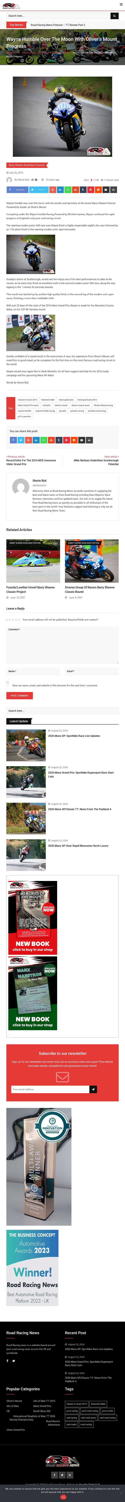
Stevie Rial (40, 480)
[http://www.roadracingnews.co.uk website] (32, 179)
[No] (121, 1493)
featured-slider (48, 399)
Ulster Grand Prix (16, 1429)
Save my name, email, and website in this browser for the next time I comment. (55, 685)
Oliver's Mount (29, 52)
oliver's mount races (80, 405)
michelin (46, 405)
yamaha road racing (97, 411)
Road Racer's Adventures (53, 1423)
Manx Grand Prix (42, 1406)
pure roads (107, 1411)
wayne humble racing (45, 411)
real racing (71, 1417)
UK (18, 52)
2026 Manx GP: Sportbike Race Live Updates (74, 735)
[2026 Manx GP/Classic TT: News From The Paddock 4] (26, 818)
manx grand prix (66, 399)
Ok (63, 1497)
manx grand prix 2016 (87, 399)
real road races (88, 1417)
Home (11, 52)
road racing (86, 1424)
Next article (111, 456)
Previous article (16, 456)
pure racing (72, 1411)
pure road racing (90, 1411)
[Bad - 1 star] (6, 620)
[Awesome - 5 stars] (19, 620)
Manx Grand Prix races (28, 405)
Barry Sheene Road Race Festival (54, 52)
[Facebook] (13, 440)
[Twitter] (21, 440)
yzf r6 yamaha (24, 416)
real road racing (108, 1417)
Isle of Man (13, 1406)
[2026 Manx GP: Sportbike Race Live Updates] (26, 745)
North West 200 (41, 1411)
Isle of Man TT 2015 (44, 1401)
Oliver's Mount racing (103, 405)
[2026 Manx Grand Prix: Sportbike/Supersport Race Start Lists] (26, 782)
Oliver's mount (61, 405)
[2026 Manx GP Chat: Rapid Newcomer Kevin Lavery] (26, 855)
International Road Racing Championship (21, 1418)
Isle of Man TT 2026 (44, 1416)
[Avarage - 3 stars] (12, 620)
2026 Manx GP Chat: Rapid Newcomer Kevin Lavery (78, 845)
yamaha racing (77, 411)
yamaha (62, 411)
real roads (71, 1424)
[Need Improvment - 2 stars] (9, 620)
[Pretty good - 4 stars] (16, 620)
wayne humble (24, 411)
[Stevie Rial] (36, 179)
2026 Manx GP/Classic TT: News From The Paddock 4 (79, 809)
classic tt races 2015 (27, 399)
